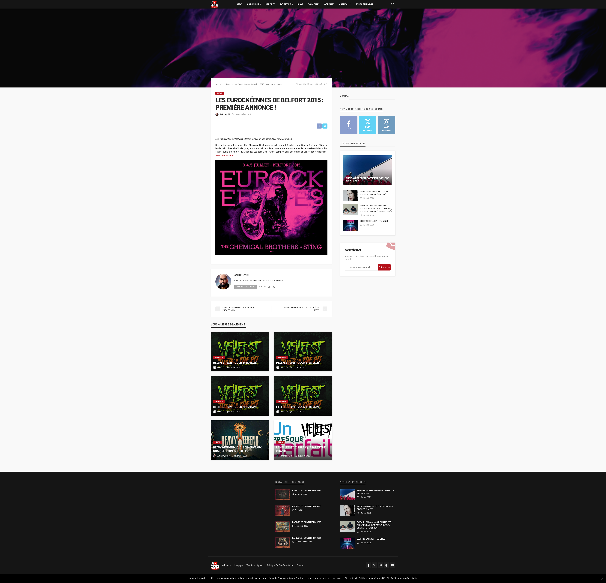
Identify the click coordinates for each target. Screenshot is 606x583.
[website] (260, 287)
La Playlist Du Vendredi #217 (306, 490)
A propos (226, 565)
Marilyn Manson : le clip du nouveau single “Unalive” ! (374, 192)
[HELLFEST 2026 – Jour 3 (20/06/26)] (303, 351)
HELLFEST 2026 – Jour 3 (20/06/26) (298, 362)
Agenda (343, 4)
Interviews (286, 4)
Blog (300, 4)
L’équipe (239, 565)
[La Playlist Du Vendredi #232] (282, 526)
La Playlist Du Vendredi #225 (306, 506)
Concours (314, 4)
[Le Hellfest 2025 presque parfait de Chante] (303, 440)
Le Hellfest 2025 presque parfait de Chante (300, 449)
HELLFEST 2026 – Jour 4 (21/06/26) (235, 362)
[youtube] (392, 565)
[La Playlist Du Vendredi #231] (282, 542)
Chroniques (254, 4)
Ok (388, 578)
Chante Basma (286, 456)
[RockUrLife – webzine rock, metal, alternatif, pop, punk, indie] (215, 565)
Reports (270, 4)
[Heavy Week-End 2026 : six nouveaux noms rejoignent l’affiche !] (240, 440)
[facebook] (265, 287)
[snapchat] (386, 565)
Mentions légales (255, 565)
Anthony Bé (225, 114)
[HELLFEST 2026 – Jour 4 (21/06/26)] (240, 351)
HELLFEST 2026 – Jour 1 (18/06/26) (298, 407)
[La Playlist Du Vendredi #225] (282, 510)
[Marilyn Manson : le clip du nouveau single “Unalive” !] (350, 195)
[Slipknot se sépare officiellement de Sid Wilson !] (367, 170)
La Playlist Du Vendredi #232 (306, 522)
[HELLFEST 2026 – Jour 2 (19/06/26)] (240, 396)
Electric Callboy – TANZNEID (374, 221)
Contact (301, 565)
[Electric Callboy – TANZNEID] (350, 225)
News (239, 4)
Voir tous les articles (245, 287)
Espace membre (364, 4)
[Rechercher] (392, 4)
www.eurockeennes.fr (226, 155)
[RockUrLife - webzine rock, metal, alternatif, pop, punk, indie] (214, 4)
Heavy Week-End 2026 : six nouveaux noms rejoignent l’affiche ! (237, 449)
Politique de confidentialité (280, 565)
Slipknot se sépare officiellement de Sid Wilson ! (367, 180)
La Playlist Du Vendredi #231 (306, 538)
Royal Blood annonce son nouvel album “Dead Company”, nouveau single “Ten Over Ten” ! (376, 208)
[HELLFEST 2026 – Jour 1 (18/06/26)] (303, 396)
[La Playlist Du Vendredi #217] (282, 494)
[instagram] (274, 287)
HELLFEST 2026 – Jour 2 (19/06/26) (235, 407)
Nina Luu (221, 367)
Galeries (329, 4)
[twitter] (269, 287)
